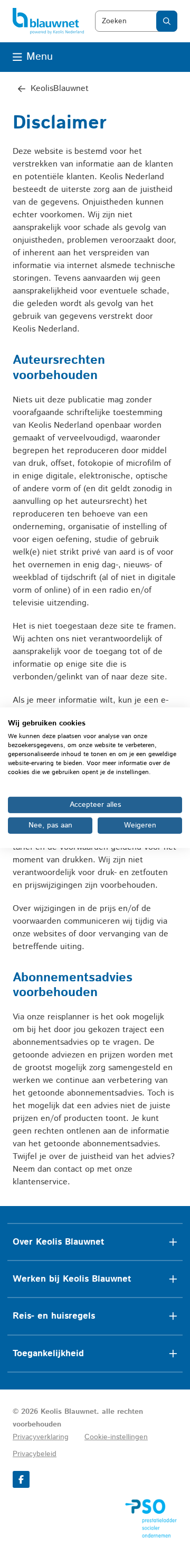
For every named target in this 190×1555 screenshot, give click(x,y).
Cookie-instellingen (116, 1437)
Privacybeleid (34, 1454)
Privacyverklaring (41, 1437)
